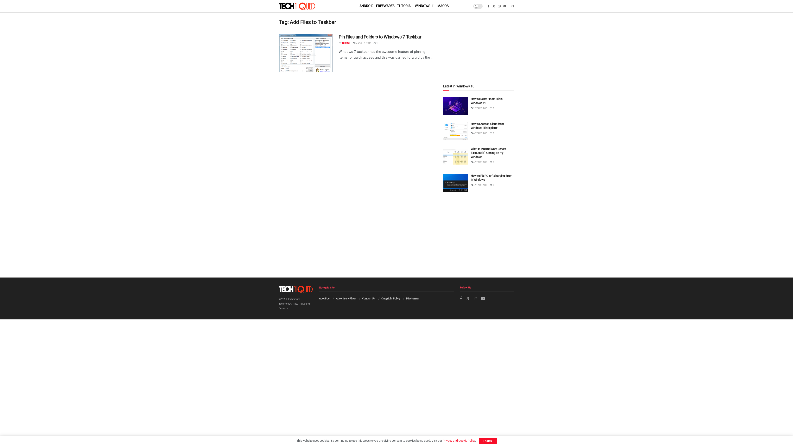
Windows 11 (425, 6)
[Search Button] (513, 6)
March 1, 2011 (363, 43)
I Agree (488, 440)
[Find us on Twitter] (493, 6)
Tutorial (404, 6)
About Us (324, 298)
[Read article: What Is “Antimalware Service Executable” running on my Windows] (455, 156)
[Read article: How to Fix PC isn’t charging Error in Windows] (455, 183)
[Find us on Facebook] (488, 6)
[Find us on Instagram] (499, 6)
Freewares (385, 6)
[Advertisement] (478, 39)
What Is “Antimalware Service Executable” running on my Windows (488, 153)
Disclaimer (412, 298)
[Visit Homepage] (304, 6)
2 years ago (480, 108)
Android (367, 6)
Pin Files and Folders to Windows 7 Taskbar (380, 36)
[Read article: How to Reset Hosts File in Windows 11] (455, 106)
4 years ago (480, 133)
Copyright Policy (390, 298)
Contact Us (368, 298)
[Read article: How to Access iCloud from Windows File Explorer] (455, 131)
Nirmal (346, 43)
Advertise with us (346, 298)
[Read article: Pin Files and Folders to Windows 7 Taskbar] (305, 53)
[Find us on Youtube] (504, 6)
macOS (443, 6)
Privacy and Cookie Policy (459, 440)
